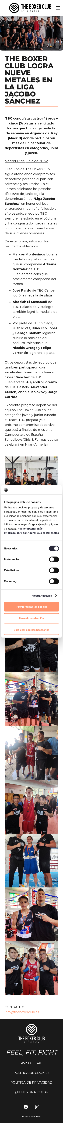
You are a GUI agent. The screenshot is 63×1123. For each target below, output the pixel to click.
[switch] (54, 559)
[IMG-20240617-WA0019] (31, 753)
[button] (57, 8)
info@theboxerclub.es (22, 1012)
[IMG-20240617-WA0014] (31, 483)
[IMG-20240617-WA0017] (31, 645)
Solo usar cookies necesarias (31, 629)
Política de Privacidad (31, 1082)
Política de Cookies (31, 1073)
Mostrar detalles (42, 595)
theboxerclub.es (31, 1116)
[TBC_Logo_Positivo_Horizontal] (30, 8)
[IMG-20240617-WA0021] (31, 860)
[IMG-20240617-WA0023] (31, 968)
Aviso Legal (31, 1063)
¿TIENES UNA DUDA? (31, 1092)
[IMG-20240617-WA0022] (31, 914)
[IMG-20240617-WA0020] (31, 807)
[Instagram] (37, 1107)
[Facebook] (26, 1107)
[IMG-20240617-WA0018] (31, 699)
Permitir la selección (31, 618)
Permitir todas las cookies (31, 606)
